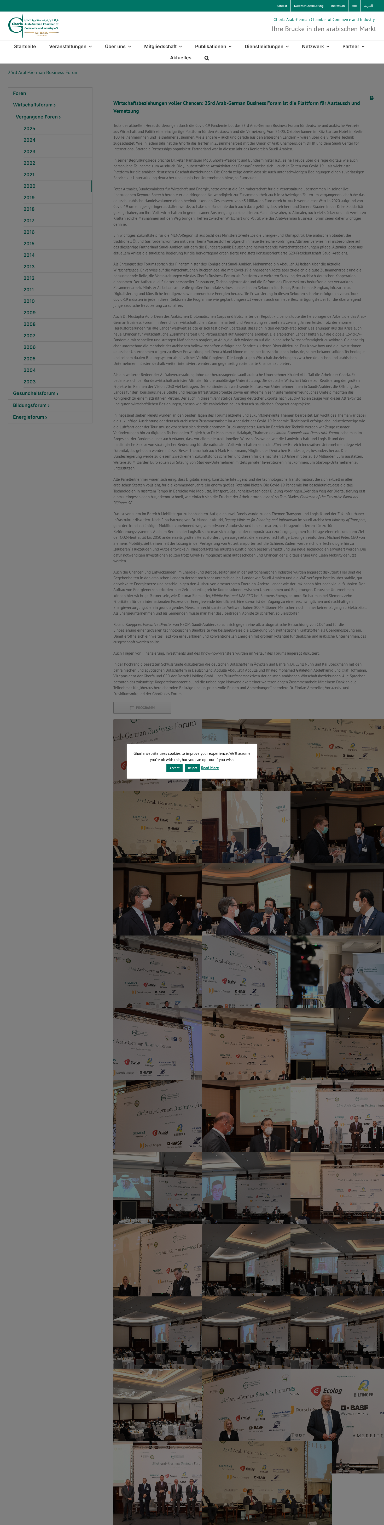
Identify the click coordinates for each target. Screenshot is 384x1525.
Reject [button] (192, 768)
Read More (210, 767)
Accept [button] (174, 768)
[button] (207, 57)
